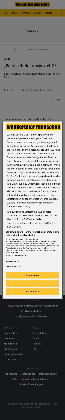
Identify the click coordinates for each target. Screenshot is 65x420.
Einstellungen (32, 275)
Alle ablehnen (33, 291)
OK (32, 283)
